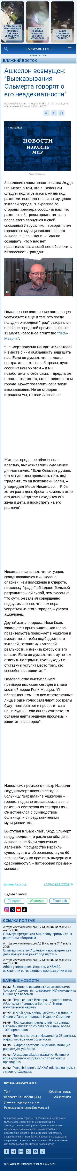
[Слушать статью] (65, 113)
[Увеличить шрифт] (54, 113)
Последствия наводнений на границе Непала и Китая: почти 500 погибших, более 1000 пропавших (36, 1026)
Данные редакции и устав (22, 1102)
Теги (7, 1091)
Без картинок (62, 1097)
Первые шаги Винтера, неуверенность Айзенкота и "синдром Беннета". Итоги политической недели (37, 1003)
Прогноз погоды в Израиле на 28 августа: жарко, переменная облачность (39, 1037)
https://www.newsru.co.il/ (22, 927)
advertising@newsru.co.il (33, 1107)
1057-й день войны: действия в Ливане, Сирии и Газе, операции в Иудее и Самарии (38, 1014)
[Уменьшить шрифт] (47, 113)
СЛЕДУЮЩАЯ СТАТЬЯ (57, 884)
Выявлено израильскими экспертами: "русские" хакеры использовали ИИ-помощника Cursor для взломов (39, 990)
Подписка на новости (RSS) (22, 1097)
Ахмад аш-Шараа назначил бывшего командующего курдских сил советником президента (36, 1058)
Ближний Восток (20, 60)
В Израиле (49, 943)
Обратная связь (60, 1091)
